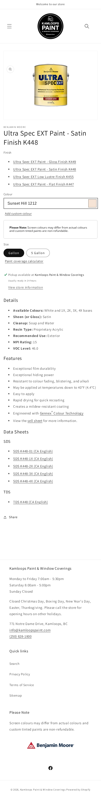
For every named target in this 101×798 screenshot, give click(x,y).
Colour (8, 194)
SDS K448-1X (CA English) (33, 458)
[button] (9, 26)
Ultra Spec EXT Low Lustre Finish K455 (43, 176)
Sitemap (15, 695)
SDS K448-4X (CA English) (33, 481)
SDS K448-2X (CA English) (33, 466)
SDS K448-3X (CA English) (33, 473)
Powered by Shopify (78, 789)
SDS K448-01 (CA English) (33, 451)
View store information (25, 287)
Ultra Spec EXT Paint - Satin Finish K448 (44, 169)
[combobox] (50, 203)
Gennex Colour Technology (62, 412)
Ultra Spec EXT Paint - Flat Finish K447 (43, 184)
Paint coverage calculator (24, 261)
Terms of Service (21, 685)
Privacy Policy (19, 674)
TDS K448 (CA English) (30, 502)
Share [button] (13, 517)
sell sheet (34, 420)
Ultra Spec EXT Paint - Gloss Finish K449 (44, 161)
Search (14, 663)
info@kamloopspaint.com (29, 630)
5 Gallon (38, 253)
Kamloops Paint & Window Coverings (43, 789)
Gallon (13, 253)
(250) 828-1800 (20, 636)
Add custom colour (18, 213)
